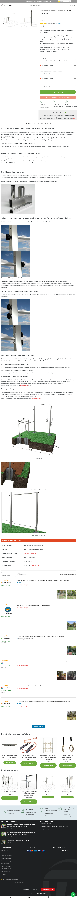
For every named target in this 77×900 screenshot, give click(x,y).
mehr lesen (18, 582)
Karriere (35, 889)
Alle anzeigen (59, 23)
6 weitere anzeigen (38, 726)
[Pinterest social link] (65, 851)
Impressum (26, 889)
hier (74, 118)
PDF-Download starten (30, 553)
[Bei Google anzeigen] (2, 583)
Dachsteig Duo (67, 792)
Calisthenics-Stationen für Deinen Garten (54, 10)
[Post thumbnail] (3, 827)
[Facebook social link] (59, 851)
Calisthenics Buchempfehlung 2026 (18, 840)
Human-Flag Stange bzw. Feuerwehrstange (51, 71)
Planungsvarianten (5, 871)
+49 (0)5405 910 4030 (45, 823)
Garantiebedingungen (48, 829)
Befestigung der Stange (46, 58)
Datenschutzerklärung (6, 858)
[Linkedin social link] (67, 851)
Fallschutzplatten (36, 398)
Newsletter (3, 874)
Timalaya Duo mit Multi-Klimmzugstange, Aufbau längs (29, 793)
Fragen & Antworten (6, 866)
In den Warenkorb (58, 92)
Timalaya (48, 792)
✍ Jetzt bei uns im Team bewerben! (10, 879)
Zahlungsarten (4, 850)
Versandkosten (35, 565)
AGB (2, 853)
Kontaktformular (5, 863)
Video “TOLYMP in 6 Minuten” (8, 869)
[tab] (31, 123)
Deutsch (62, 1)
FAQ (32, 561)
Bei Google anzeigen (22, 585)
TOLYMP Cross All (9, 792)
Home (41, 10)
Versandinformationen (6, 855)
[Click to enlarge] (4, 24)
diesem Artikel (24, 385)
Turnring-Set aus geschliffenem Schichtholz (67, 757)
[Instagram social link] (61, 851)
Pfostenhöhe (43, 84)
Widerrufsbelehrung (6, 861)
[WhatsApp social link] (69, 851)
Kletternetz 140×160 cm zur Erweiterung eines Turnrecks (48, 757)
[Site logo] (6, 5)
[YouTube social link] (63, 851)
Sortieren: (3, 572)
